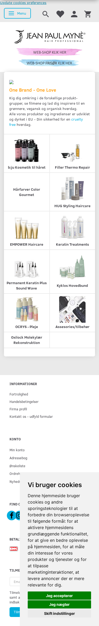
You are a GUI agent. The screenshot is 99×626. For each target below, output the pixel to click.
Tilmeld (19, 612)
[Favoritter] (60, 13)
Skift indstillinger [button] (59, 613)
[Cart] (87, 13)
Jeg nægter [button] (59, 604)
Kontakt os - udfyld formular (31, 416)
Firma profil (18, 409)
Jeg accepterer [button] (59, 595)
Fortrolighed (19, 394)
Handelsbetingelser (24, 401)
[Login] (74, 13)
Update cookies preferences (23, 2)
